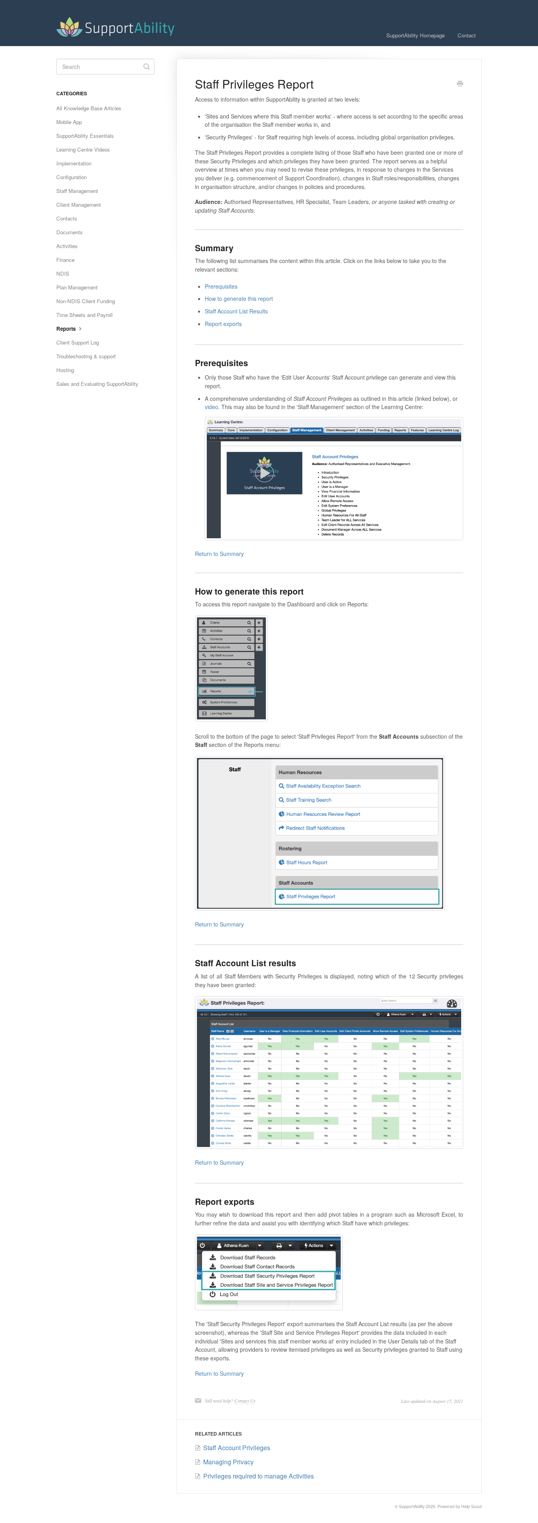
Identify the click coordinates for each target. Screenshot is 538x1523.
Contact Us (245, 1400)
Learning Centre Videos (83, 149)
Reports (66, 328)
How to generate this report (239, 298)
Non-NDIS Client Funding (85, 301)
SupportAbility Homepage (415, 35)
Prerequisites (221, 286)
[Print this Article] (460, 84)
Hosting (65, 370)
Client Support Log (77, 342)
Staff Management (77, 191)
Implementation (73, 163)
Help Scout (471, 1506)
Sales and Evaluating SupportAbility (97, 383)
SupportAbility (412, 1506)
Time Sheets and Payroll (84, 315)
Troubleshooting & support (86, 356)
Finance (65, 259)
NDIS (62, 273)
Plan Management (77, 287)
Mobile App (69, 122)
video (211, 407)
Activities (67, 246)
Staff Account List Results (236, 311)
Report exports (223, 324)
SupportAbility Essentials (85, 135)
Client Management (78, 204)
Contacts (66, 218)
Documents (69, 232)
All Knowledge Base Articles (88, 108)
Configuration (71, 177)
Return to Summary (219, 554)
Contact (467, 35)
